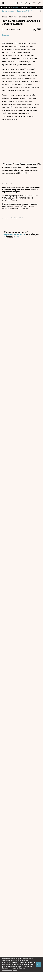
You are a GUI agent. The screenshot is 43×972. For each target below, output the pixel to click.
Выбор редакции (8, 11)
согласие (9, 964)
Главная (5, 17)
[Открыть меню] (39, 3)
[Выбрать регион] (26, 3)
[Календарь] (16, 3)
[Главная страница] (3, 3)
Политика (14, 17)
